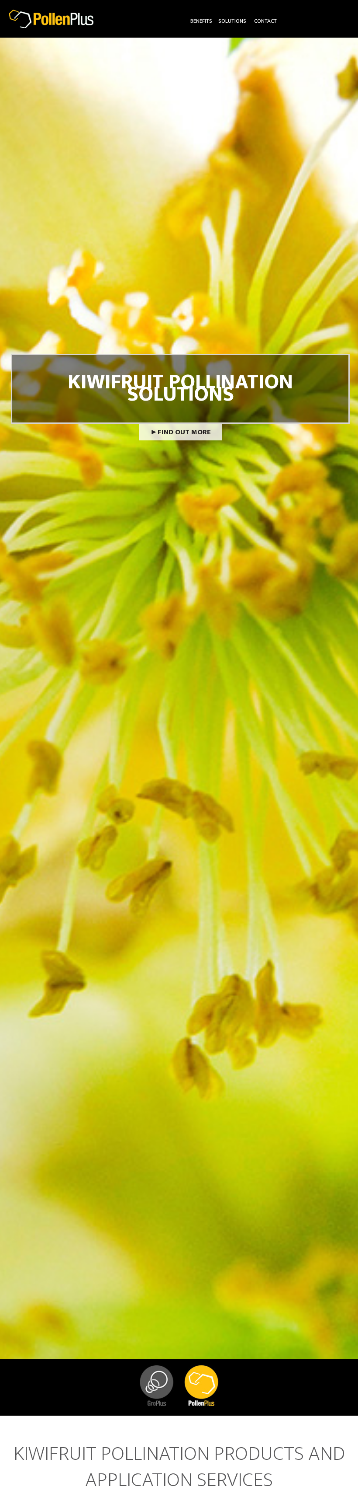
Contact (265, 21)
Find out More (184, 432)
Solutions (232, 21)
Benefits (201, 21)
